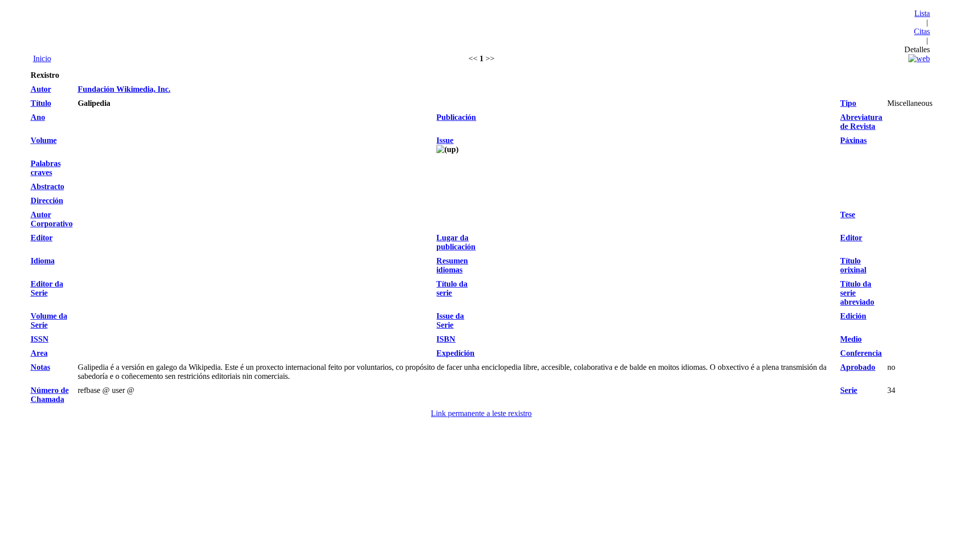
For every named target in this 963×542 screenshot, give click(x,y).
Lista (922, 13)
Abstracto (47, 186)
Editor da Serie (47, 288)
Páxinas (853, 140)
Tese (847, 214)
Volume (44, 140)
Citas (922, 31)
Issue (444, 140)
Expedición (455, 353)
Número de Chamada (50, 394)
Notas (40, 367)
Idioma (43, 260)
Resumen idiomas (452, 265)
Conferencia (861, 353)
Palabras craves (46, 168)
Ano (38, 117)
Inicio (42, 58)
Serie (848, 390)
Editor (42, 237)
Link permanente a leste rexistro (481, 413)
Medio (851, 339)
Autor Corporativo (52, 219)
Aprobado (857, 367)
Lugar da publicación (455, 242)
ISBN (445, 339)
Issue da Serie (450, 320)
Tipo (848, 103)
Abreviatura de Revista (861, 121)
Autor (41, 89)
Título (41, 103)
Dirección (47, 200)
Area (39, 353)
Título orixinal (853, 265)
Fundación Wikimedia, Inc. (124, 89)
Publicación (456, 117)
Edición (853, 316)
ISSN (40, 339)
